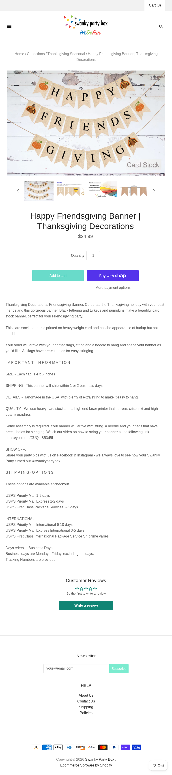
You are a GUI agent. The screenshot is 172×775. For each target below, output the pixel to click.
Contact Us (86, 701)
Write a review (86, 605)
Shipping (86, 707)
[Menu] (9, 26)
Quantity (77, 255)
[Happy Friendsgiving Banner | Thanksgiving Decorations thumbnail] (38, 191)
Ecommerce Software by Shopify (86, 765)
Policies (86, 713)
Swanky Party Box (99, 759)
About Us (86, 695)
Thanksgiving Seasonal (66, 54)
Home (19, 54)
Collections (36, 54)
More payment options (113, 287)
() (155, 5)
